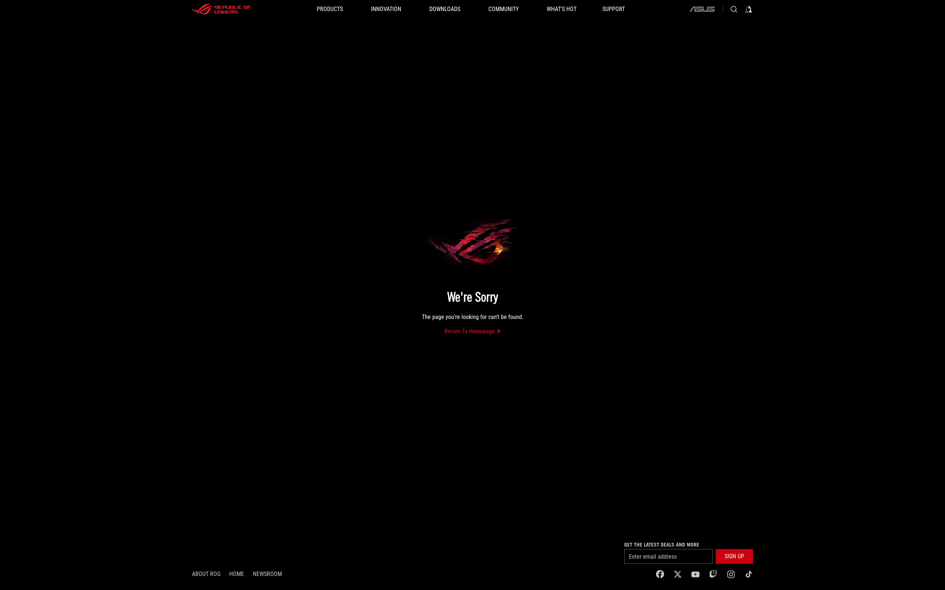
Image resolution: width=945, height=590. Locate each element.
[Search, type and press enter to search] (733, 9)
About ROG (206, 573)
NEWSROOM (267, 573)
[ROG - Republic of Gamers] (221, 9)
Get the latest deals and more (661, 545)
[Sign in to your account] (748, 9)
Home (236, 573)
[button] (734, 556)
